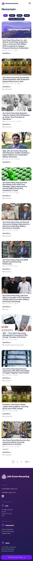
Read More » (7, 53)
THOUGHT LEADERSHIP (17, 19)
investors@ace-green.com (9, 488)
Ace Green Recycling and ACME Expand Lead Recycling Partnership (15, 262)
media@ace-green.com (9, 492)
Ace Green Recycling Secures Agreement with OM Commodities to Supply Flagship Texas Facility (16, 371)
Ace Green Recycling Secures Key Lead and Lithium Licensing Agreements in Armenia (16, 442)
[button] (30, 3)
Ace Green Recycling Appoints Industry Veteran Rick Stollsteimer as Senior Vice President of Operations (16, 116)
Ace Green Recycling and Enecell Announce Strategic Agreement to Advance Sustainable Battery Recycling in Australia (16, 225)
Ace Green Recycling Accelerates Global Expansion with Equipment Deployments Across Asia (16, 79)
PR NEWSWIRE (7, 89)
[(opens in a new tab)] (16, 29)
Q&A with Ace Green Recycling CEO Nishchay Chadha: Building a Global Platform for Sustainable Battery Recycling (16, 154)
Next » (27, 462)
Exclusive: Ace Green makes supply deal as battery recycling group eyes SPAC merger (15, 406)
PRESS (27, 15)
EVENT (12, 15)
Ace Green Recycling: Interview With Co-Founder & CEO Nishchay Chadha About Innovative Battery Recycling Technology (16, 298)
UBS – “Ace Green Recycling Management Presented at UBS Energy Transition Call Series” (15, 335)
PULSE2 (6, 309)
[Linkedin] (3, 496)
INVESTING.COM (8, 416)
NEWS (19, 15)
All (5, 15)
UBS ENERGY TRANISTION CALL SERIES (14, 345)
